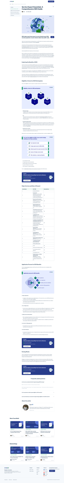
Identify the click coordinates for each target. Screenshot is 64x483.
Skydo (23, 359)
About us (38, 469)
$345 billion (37, 42)
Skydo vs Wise (31, 469)
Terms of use (10, 479)
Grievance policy (15, 479)
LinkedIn (46, 469)
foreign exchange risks (33, 76)
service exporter (27, 267)
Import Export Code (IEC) (44, 116)
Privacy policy (6, 479)
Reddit (46, 475)
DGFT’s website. (33, 299)
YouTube (46, 472)
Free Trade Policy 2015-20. (36, 57)
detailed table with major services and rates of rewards (32, 168)
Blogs (37, 472)
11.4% (23, 42)
